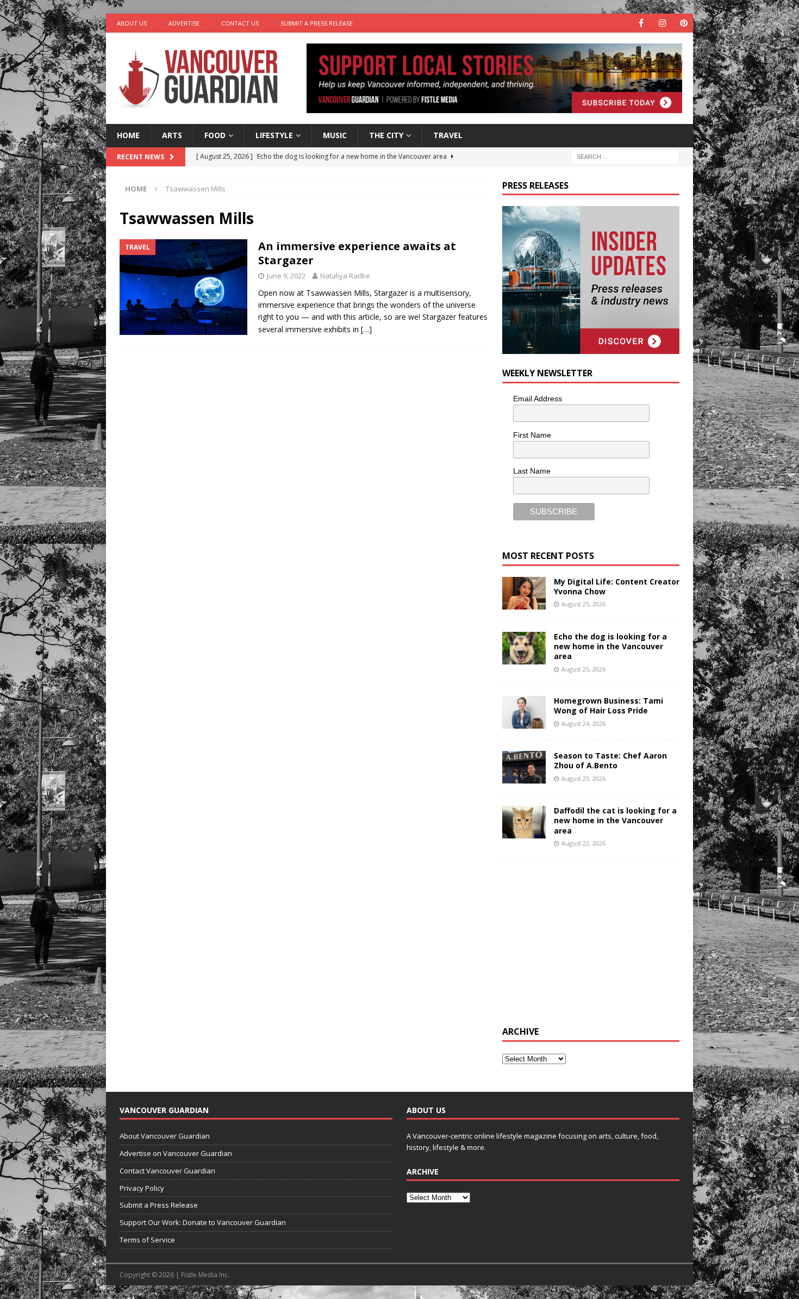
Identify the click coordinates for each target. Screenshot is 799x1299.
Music (335, 135)
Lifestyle (274, 135)
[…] (366, 329)
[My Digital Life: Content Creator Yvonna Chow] (524, 593)
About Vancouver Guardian (165, 1136)
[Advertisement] (583, 941)
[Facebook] (641, 23)
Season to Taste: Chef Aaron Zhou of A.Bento (610, 760)
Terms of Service (147, 1240)
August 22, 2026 (583, 843)
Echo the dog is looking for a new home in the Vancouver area (610, 646)
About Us (132, 23)
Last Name (532, 471)
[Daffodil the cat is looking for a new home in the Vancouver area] (524, 822)
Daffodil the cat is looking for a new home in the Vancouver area (615, 820)
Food (215, 135)
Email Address (537, 398)
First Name (532, 435)
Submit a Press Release (316, 23)
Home (128, 135)
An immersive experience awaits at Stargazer (357, 253)
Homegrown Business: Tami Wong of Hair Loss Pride (608, 705)
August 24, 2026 (583, 723)
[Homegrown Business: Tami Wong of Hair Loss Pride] (524, 712)
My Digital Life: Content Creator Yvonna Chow (616, 586)
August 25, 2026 (583, 604)
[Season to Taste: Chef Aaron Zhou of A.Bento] (524, 767)
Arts (172, 135)
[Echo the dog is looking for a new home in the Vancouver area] (524, 648)
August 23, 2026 (583, 778)
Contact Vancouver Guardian (167, 1171)
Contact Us (240, 23)
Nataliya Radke (345, 276)
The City (386, 135)
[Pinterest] (683, 23)
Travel (448, 135)
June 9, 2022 (286, 276)
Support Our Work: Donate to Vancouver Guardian (203, 1222)
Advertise (183, 23)
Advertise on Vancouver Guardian (176, 1153)
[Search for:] (625, 156)
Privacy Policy (142, 1188)
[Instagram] (662, 23)
